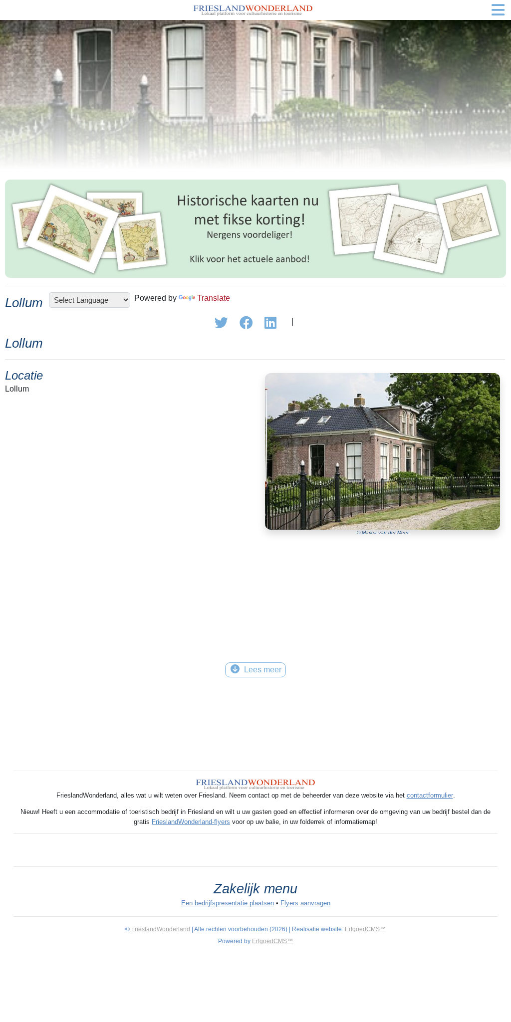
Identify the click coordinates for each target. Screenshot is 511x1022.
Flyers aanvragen (305, 903)
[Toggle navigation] (498, 10)
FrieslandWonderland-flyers (191, 821)
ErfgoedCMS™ (365, 929)
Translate (213, 298)
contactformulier (430, 795)
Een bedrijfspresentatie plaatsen (227, 903)
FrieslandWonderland (160, 929)
